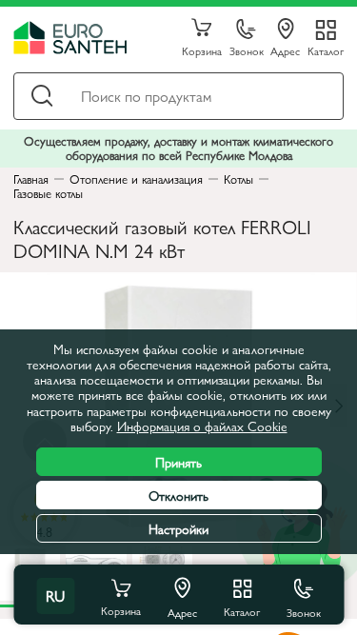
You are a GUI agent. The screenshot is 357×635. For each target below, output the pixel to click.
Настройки (178, 528)
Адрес (285, 50)
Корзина (202, 50)
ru (55, 595)
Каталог (325, 50)
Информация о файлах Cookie (202, 425)
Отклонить (178, 495)
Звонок (246, 50)
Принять (178, 461)
